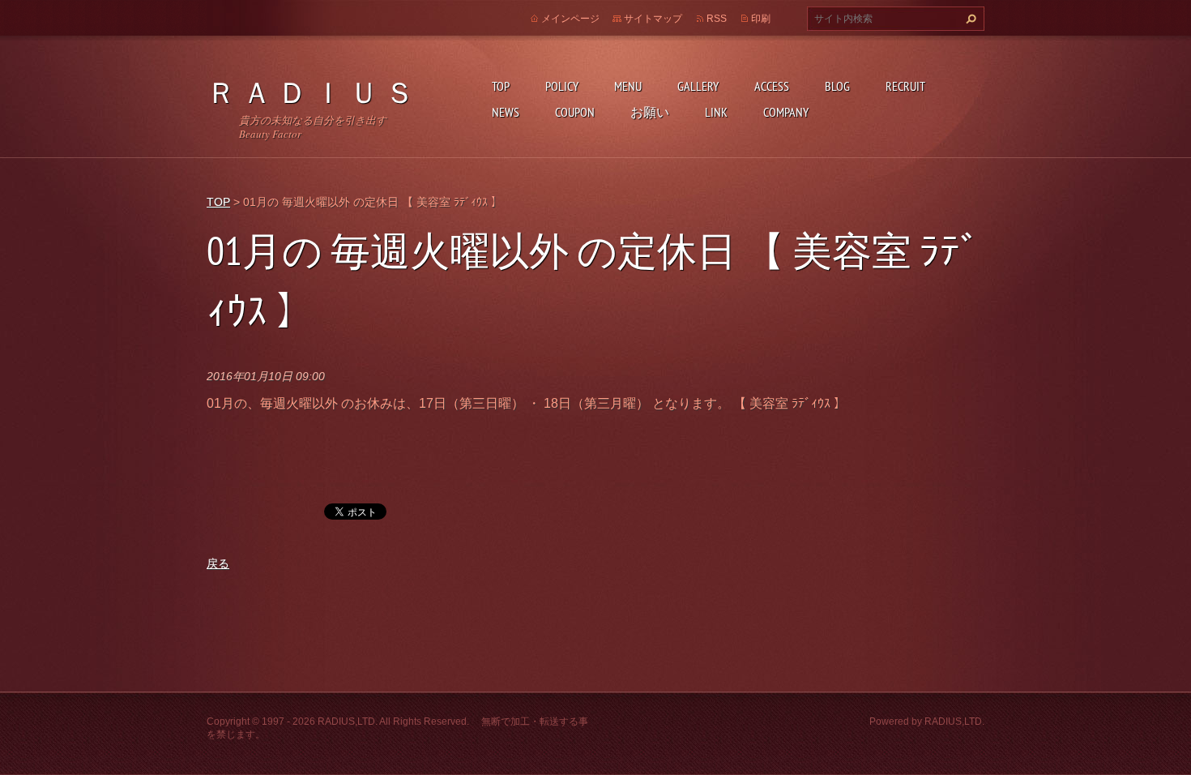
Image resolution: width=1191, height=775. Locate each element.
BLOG (837, 86)
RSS (716, 18)
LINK (716, 112)
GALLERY (698, 86)
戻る (218, 563)
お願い (649, 112)
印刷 (761, 18)
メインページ (570, 18)
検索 (969, 18)
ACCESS (771, 86)
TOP (501, 86)
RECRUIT (905, 86)
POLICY (561, 86)
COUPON (575, 112)
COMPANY (786, 112)
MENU (628, 86)
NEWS (505, 112)
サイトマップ (653, 18)
